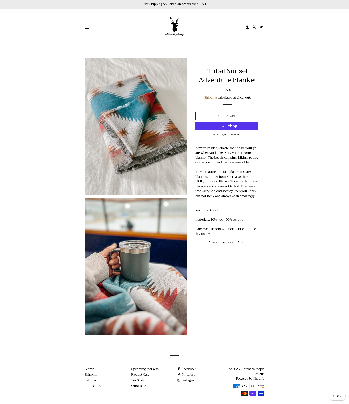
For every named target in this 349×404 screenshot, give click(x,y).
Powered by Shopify (250, 378)
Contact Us (93, 386)
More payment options (226, 135)
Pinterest (188, 374)
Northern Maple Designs (252, 371)
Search (89, 369)
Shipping (210, 97)
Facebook (188, 369)
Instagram (189, 380)
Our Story (138, 380)
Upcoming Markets (145, 369)
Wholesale (138, 386)
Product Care (140, 374)
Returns (90, 380)
